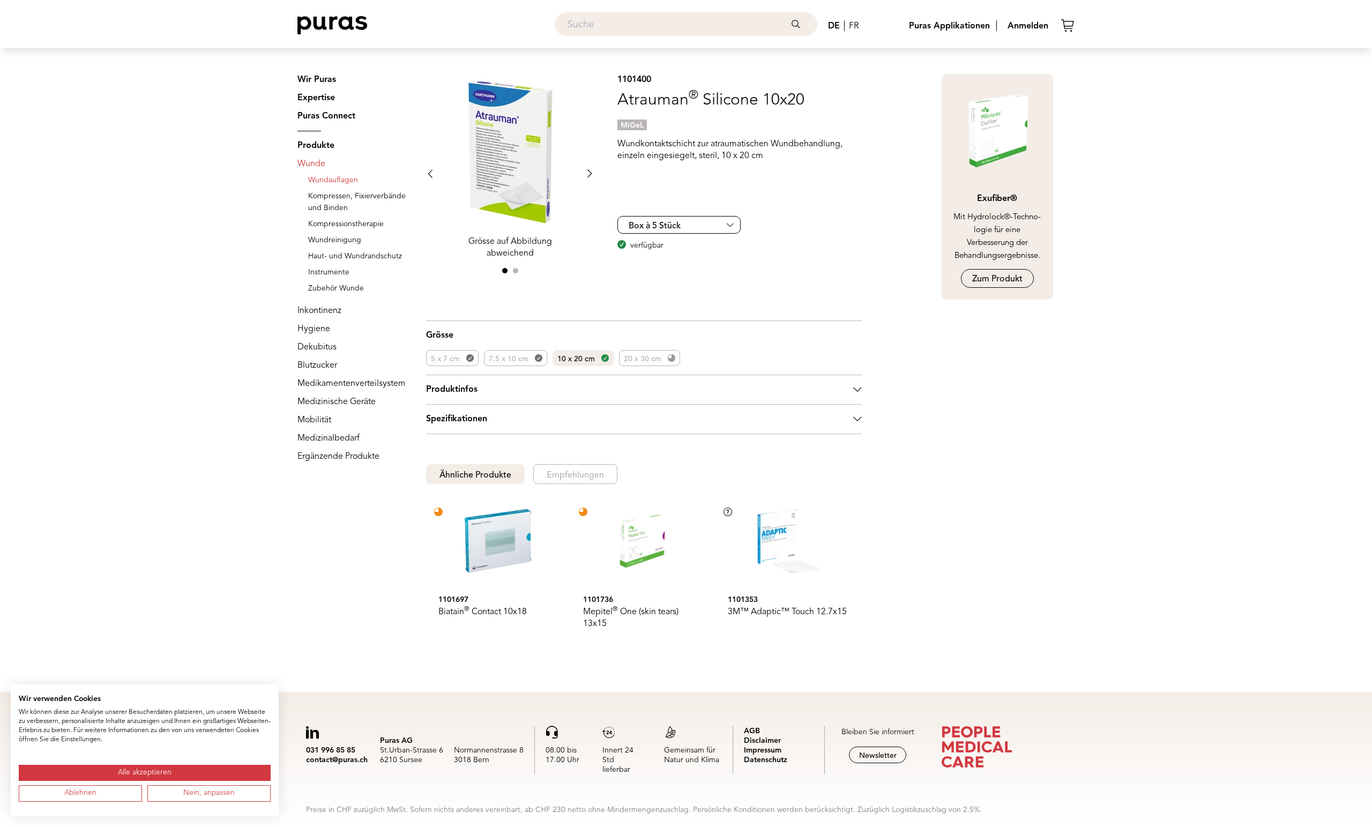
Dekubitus (317, 347)
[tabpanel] (644, 570)
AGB (752, 731)
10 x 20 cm (576, 359)
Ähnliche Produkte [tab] (475, 475)
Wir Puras (316, 80)
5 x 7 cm (445, 359)
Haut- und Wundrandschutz (355, 256)
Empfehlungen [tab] (575, 475)
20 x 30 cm (642, 359)
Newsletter (878, 755)
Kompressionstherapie (346, 224)
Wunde (311, 164)
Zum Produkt (997, 279)
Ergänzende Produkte (338, 456)
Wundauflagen (333, 180)
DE (834, 26)
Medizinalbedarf (328, 438)
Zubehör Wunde (336, 288)
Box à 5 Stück (655, 226)
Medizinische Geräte (336, 402)
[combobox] (686, 24)
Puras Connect (326, 116)
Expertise (316, 98)
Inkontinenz (319, 311)
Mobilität (314, 420)
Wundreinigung (334, 240)
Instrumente (328, 272)
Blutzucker (317, 365)
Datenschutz (765, 760)
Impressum (762, 750)
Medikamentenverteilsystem (351, 383)
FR (854, 26)
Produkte (315, 145)
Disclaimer (762, 740)
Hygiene (313, 329)
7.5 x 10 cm (508, 359)
